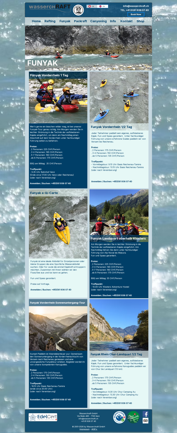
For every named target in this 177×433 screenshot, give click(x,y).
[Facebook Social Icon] (145, 414)
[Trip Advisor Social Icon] (145, 420)
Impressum (85, 429)
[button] (58, 75)
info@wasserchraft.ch (136, 6)
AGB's (94, 429)
